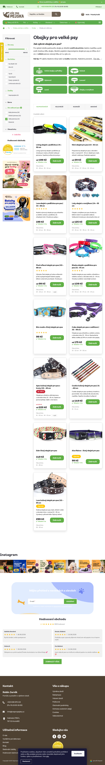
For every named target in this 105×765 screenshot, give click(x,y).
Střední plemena (14, 116)
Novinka (12, 70)
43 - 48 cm (39, 168)
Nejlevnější (59, 107)
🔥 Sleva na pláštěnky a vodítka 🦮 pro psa (51, 2)
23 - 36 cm (47, 292)
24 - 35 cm (75, 230)
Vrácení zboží (57, 698)
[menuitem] (12, 22)
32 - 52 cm (75, 351)
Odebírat (70, 601)
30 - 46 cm (83, 230)
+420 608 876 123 (14, 702)
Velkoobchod (57, 716)
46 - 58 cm (47, 230)
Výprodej (12, 77)
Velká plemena (14, 119)
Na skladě (13, 64)
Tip (10, 74)
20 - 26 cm (39, 292)
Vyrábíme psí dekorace (12, 739)
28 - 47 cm (83, 292)
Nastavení (26, 761)
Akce (11, 67)
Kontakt (21, 7)
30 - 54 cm (90, 292)
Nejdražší (76, 107)
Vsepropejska (13, 95)
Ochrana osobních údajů (62, 709)
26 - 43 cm (75, 292)
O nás (5, 735)
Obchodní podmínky (60, 705)
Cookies (55, 712)
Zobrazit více (52, 661)
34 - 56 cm (83, 351)
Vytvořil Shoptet (97, 761)
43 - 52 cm (39, 230)
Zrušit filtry (17, 134)
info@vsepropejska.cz (15, 712)
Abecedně (93, 107)
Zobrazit (57, 160)
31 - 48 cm (39, 465)
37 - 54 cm (83, 168)
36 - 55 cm (91, 230)
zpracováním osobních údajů (63, 606)
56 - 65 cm (39, 527)
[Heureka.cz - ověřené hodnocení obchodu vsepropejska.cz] (16, 149)
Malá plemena (14, 112)
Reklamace (56, 695)
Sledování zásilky (9, 749)
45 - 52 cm (47, 168)
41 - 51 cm (75, 409)
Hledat (56, 14)
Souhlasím (78, 754)
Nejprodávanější (42, 107)
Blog (4, 746)
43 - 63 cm (90, 168)
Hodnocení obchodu (52, 619)
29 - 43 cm (75, 168)
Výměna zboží (57, 691)
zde (47, 756)
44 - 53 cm (47, 415)
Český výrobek (14, 80)
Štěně (11, 122)
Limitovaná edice (14, 83)
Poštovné (10, 7)
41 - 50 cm (39, 415)
